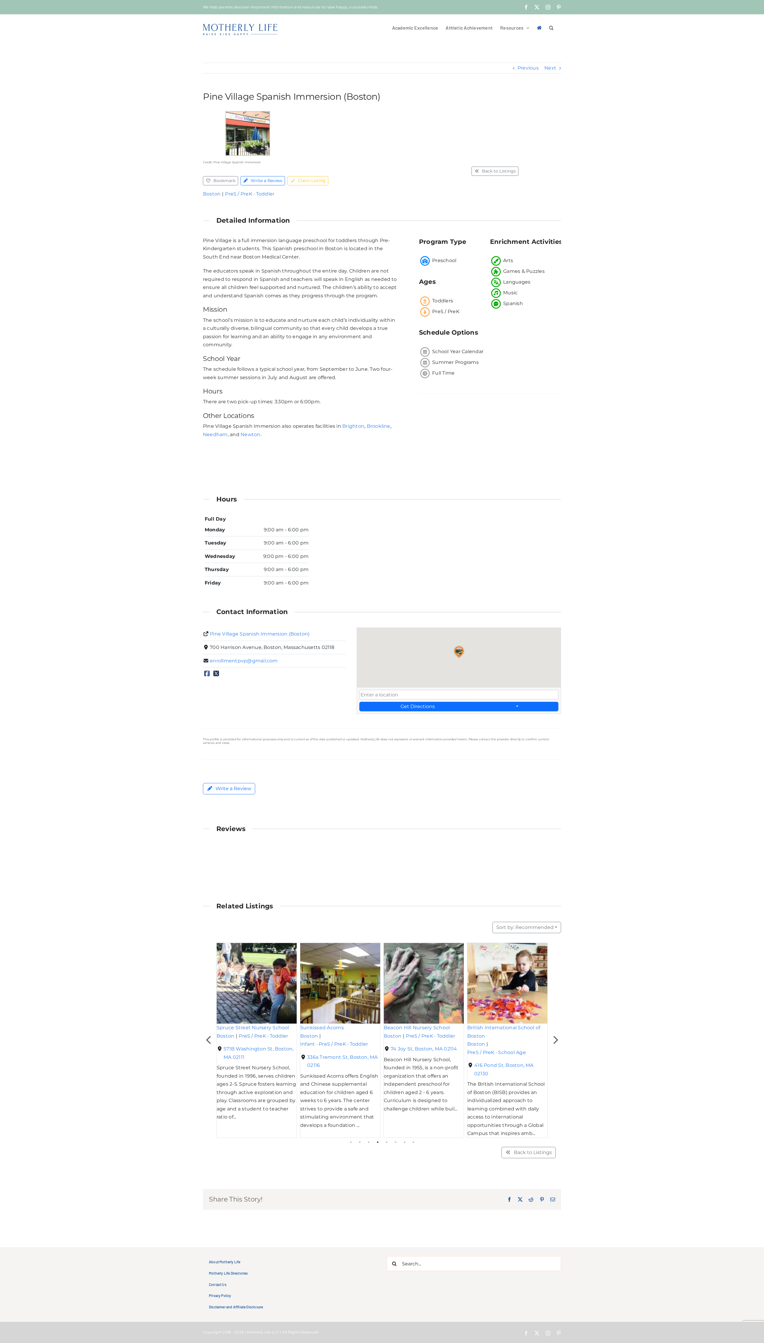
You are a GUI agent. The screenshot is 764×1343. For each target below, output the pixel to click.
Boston (212, 194)
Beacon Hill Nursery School (417, 1027)
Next (550, 68)
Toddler (265, 194)
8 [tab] (413, 1142)
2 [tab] (360, 1142)
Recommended (525, 927)
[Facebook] (207, 674)
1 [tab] (351, 1142)
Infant (307, 1044)
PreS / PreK (238, 194)
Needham (215, 434)
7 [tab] (404, 1142)
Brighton (353, 426)
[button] (551, 27)
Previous (528, 68)
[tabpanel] (256, 1040)
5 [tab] (386, 1142)
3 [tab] (369, 1142)
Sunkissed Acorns (322, 1027)
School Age (512, 1052)
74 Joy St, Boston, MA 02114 (424, 1049)
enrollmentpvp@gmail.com (244, 661)
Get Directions (418, 706)
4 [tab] (378, 1142)
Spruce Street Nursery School (253, 1027)
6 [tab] (395, 1142)
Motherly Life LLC (263, 1332)
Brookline (378, 426)
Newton (250, 434)
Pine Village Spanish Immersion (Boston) (259, 634)
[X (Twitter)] (216, 674)
